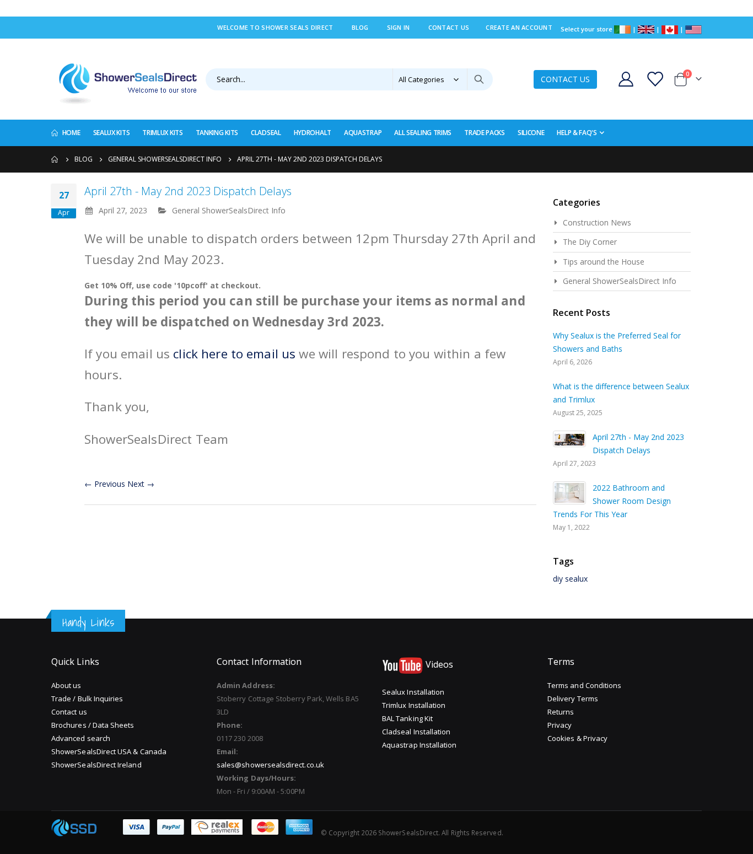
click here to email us (236, 353)
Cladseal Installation (416, 732)
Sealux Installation (413, 692)
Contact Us (449, 27)
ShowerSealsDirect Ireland (96, 765)
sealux (576, 578)
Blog (360, 27)
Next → (140, 484)
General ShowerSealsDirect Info (165, 159)
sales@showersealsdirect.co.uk (270, 765)
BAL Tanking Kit (407, 718)
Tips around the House (603, 261)
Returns (560, 712)
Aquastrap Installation (419, 745)
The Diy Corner (590, 242)
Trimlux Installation (413, 705)
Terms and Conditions (584, 685)
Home (55, 159)
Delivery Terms (572, 698)
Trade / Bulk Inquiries (87, 698)
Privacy (559, 725)
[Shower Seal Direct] (124, 79)
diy (558, 578)
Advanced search (80, 738)
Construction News (597, 222)
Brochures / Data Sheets (93, 725)
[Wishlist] (656, 79)
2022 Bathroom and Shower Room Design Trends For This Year (612, 500)
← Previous (104, 484)
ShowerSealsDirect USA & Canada (108, 751)
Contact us (69, 712)
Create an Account (519, 27)
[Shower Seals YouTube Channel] (402, 665)
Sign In (398, 27)
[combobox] (349, 79)
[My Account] (625, 79)
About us (66, 685)
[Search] (479, 79)
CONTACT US (565, 79)
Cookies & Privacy (577, 738)
